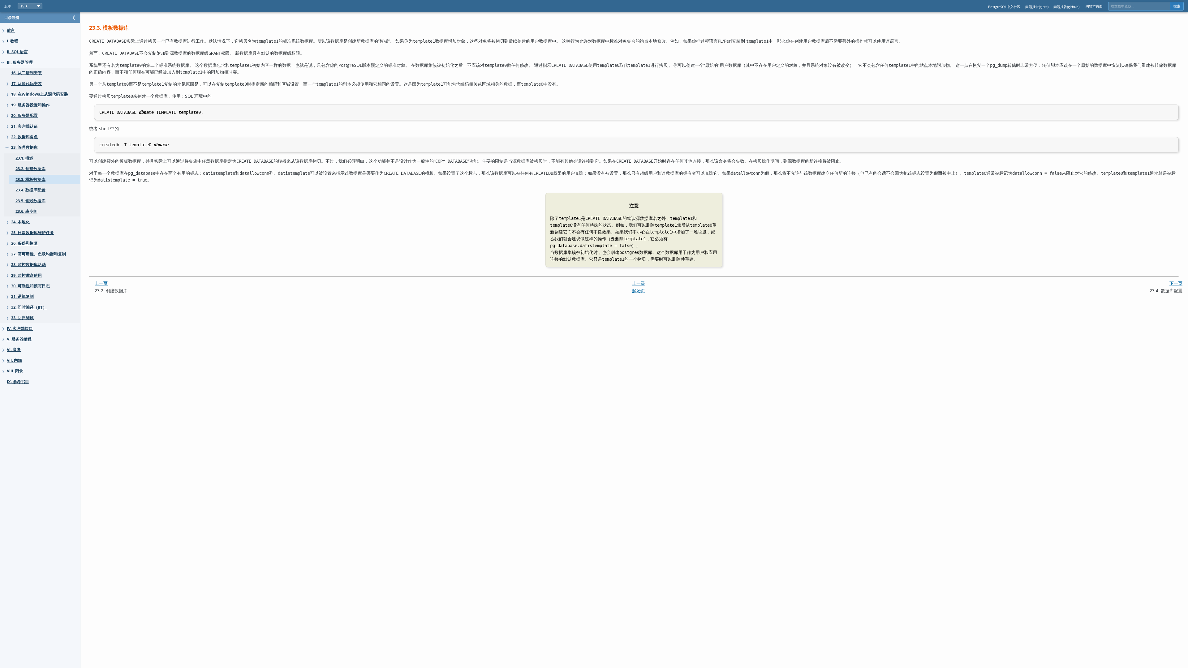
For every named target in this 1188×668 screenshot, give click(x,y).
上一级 (638, 283)
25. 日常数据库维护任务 (32, 232)
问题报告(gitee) (1036, 6)
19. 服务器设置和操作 (30, 105)
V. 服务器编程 (19, 339)
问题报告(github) (1066, 6)
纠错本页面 (1094, 6)
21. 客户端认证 (24, 126)
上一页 (101, 283)
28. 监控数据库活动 (28, 264)
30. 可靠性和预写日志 (30, 286)
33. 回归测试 (22, 317)
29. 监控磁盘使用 (26, 275)
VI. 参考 (14, 349)
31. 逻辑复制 (22, 296)
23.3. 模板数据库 (30, 179)
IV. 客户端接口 (20, 328)
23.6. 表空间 (26, 211)
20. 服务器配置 (24, 115)
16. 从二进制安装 (26, 72)
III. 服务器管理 (20, 62)
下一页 (1175, 283)
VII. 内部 (14, 360)
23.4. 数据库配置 (30, 190)
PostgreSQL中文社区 (1004, 6)
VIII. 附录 (15, 371)
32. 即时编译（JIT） (29, 307)
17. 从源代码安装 (26, 83)
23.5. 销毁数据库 (30, 200)
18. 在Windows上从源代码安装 (39, 94)
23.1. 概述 (24, 158)
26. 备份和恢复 (24, 243)
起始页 (638, 290)
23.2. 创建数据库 (30, 168)
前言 (11, 30)
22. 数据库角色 (24, 136)
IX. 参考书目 (18, 381)
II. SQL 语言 (17, 51)
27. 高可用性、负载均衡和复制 (38, 254)
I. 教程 (12, 41)
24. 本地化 (20, 222)
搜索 (1176, 6)
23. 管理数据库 (24, 147)
